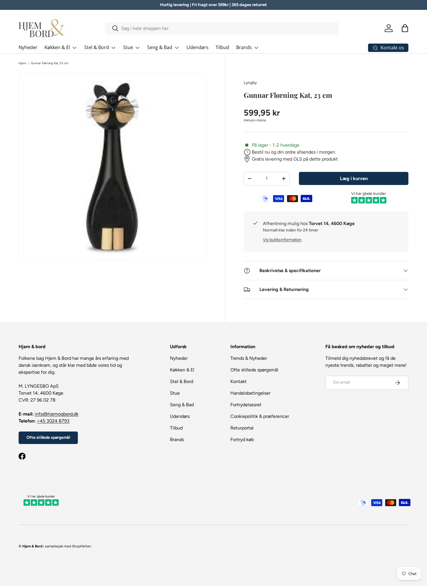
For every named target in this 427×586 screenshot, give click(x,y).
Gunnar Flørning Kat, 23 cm (49, 63)
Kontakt (238, 381)
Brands (244, 47)
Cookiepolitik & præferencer (259, 416)
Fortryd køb (242, 439)
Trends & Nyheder (248, 358)
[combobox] (222, 28)
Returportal (242, 428)
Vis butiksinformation (282, 239)
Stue (128, 47)
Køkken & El (57, 47)
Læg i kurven (354, 178)
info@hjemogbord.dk (56, 414)
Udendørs (197, 47)
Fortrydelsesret (245, 404)
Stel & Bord (96, 47)
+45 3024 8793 (53, 421)
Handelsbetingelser (250, 393)
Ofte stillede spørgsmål (48, 437)
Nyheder (28, 47)
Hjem (22, 63)
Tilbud (222, 47)
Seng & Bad (159, 47)
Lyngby (250, 82)
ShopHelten (81, 546)
